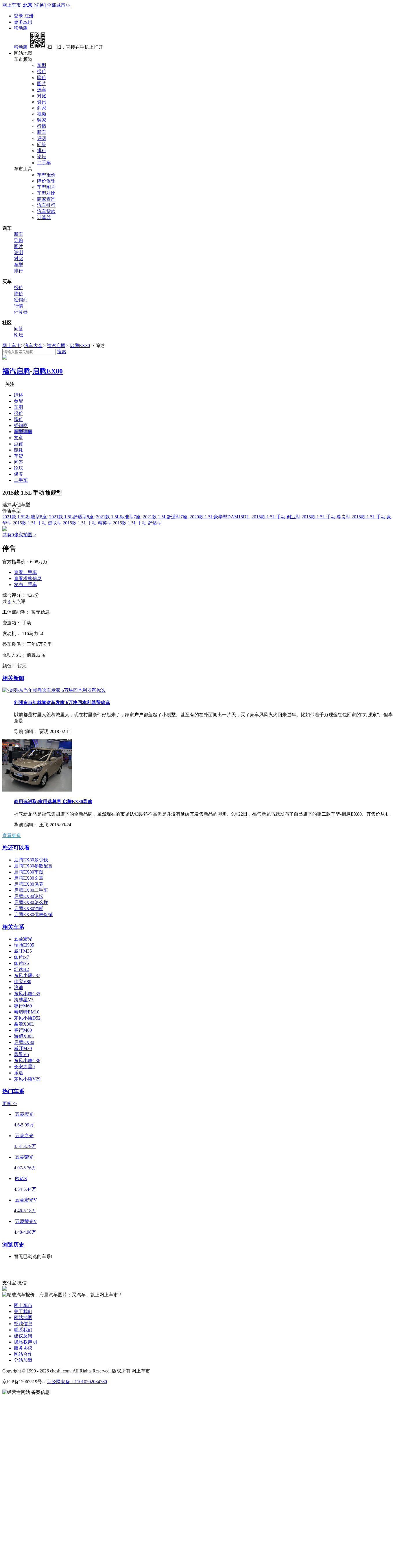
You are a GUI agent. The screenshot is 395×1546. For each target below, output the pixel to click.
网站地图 (23, 1317)
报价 (41, 71)
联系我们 (23, 1329)
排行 (41, 150)
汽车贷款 (46, 211)
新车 (41, 132)
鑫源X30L (24, 1024)
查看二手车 (25, 572)
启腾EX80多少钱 (31, 859)
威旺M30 (23, 1048)
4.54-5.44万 (25, 1189)
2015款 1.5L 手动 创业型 (276, 516)
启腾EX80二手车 (31, 890)
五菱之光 (24, 1135)
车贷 (18, 455)
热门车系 (13, 1091)
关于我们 (23, 1311)
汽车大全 (33, 345)
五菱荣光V (26, 1221)
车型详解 (23, 431)
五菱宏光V (26, 1199)
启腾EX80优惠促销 (33, 914)
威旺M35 (23, 951)
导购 (18, 240)
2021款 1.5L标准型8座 (25, 516)
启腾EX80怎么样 (31, 902)
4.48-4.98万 (25, 1232)
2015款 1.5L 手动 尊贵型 (326, 516)
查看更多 (11, 835)
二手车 (44, 162)
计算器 (44, 217)
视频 (41, 114)
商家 (41, 107)
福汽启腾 (56, 345)
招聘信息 (23, 1323)
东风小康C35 (27, 993)
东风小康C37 (27, 975)
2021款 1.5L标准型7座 (119, 516)
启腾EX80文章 (28, 878)
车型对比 (46, 193)
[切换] (40, 5)
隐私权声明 (25, 1341)
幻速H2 (21, 969)
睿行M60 (23, 1005)
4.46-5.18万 (25, 1210)
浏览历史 (13, 1244)
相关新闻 (13, 678)
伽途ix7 (21, 957)
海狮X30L (24, 1036)
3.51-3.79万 (25, 1146)
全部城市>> (59, 5)
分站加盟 (23, 1360)
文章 (18, 437)
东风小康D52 (27, 1018)
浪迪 (18, 987)
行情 (41, 126)
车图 (18, 407)
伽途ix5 (21, 963)
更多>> (9, 1103)
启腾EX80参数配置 (33, 865)
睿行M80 (23, 1030)
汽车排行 (46, 205)
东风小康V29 (27, 1078)
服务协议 (23, 1348)
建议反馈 (23, 1335)
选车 (41, 89)
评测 (41, 138)
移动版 (21, 27)
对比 (41, 95)
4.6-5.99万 (24, 1124)
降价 (41, 77)
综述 (18, 395)
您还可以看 (16, 848)
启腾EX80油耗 (28, 908)
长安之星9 (24, 1066)
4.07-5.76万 (25, 1167)
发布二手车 (25, 584)
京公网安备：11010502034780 (77, 1381)
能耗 (18, 449)
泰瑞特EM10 (26, 1011)
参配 (18, 401)
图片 (41, 83)
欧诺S (21, 1178)
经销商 (21, 299)
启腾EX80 (80, 345)
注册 (29, 15)
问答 (41, 144)
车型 (41, 65)
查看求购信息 (28, 578)
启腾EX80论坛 (28, 896)
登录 (19, 15)
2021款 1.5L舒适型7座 (166, 516)
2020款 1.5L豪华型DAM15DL (220, 516)
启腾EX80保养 (28, 884)
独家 (41, 120)
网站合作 (23, 1354)
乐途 (18, 1072)
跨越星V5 (24, 999)
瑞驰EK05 (24, 944)
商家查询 (46, 199)
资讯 (41, 101)
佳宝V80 (22, 981)
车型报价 (46, 174)
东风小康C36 (27, 1060)
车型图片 (46, 187)
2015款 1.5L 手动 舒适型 (137, 522)
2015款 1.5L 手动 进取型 (37, 522)
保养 (18, 474)
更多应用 (23, 21)
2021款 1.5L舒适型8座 (72, 516)
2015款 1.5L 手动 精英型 (87, 522)
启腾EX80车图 (28, 871)
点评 (18, 443)
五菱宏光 (23, 938)
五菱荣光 (24, 1157)
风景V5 (21, 1054)
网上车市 (11, 5)
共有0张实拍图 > (19, 534)
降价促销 (46, 180)
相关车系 (13, 927)
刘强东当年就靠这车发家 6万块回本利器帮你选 (62, 702)
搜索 (61, 351)
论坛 (41, 156)
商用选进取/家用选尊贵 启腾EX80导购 (53, 801)
